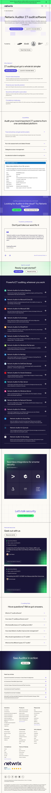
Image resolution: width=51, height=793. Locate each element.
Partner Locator (7, 736)
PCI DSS (5, 755)
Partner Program (7, 731)
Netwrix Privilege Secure (23, 719)
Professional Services (22, 736)
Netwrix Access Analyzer (23, 711)
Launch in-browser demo (33, 29)
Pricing (35, 741)
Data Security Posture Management (10, 713)
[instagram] (19, 776)
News (35, 716)
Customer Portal (22, 731)
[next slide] (9, 255)
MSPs (5, 735)
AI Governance (6, 711)
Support (20, 738)
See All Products (22, 721)
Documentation (37, 713)
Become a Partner (7, 733)
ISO (4, 750)
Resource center (10, 535)
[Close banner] (46, 2)
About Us (35, 731)
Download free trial (16, 29)
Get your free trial (11, 70)
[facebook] (12, 776)
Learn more (17, 210)
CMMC (5, 749)
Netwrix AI (36, 735)
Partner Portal (6, 738)
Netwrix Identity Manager (23, 718)
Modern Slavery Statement (23, 755)
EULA (20, 749)
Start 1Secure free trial (31, 210)
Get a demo (18, 271)
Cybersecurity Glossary (38, 711)
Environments (6, 724)
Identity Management (8, 718)
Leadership (36, 733)
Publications (36, 718)
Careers (35, 736)
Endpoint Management (8, 716)
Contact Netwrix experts (25, 515)
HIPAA (5, 752)
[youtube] (16, 776)
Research (35, 719)
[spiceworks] (23, 776)
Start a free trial (33, 2)
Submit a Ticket (22, 741)
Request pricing (31, 271)
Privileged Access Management (9, 722)
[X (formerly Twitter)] (9, 776)
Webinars (35, 721)
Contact (35, 743)
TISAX (5, 757)
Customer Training (22, 733)
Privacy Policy (21, 752)
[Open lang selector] (42, 6)
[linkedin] (5, 776)
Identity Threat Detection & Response (9, 720)
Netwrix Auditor (22, 713)
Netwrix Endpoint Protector (24, 716)
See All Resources (37, 724)
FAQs (20, 743)
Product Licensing (22, 757)
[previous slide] (5, 255)
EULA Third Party (22, 750)
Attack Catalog (36, 723)
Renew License (21, 735)
